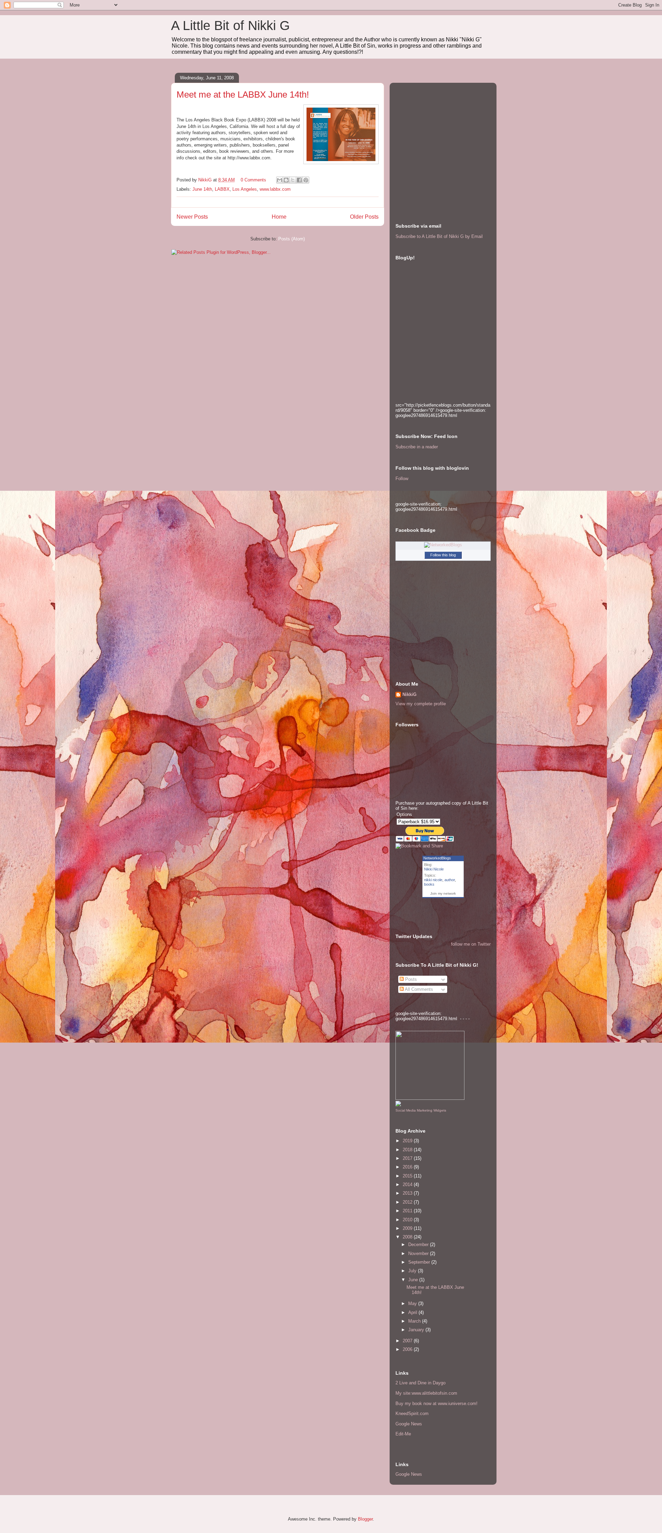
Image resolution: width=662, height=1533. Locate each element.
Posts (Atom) (291, 238)
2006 (408, 1349)
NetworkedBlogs (437, 858)
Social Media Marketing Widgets (420, 1110)
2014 (408, 1184)
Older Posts (364, 217)
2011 (408, 1210)
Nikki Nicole (434, 869)
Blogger (365, 1519)
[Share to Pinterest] (305, 180)
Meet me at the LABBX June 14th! (243, 94)
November (419, 1253)
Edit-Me (403, 1433)
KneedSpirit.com (412, 1413)
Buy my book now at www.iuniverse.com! (436, 1403)
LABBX (222, 189)
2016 (408, 1166)
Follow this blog (443, 555)
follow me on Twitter (471, 944)
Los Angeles (244, 189)
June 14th (202, 189)
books (429, 884)
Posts (410, 979)
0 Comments (253, 179)
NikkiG (409, 694)
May (413, 1303)
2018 (408, 1149)
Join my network (443, 893)
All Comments (418, 989)
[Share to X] (292, 180)
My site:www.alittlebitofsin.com (426, 1393)
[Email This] (279, 180)
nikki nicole (433, 880)
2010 (408, 1219)
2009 (408, 1228)
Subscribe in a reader (416, 446)
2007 (408, 1340)
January (416, 1329)
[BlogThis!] (286, 180)
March (415, 1321)
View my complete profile (420, 703)
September (419, 1262)
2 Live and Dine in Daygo (420, 1382)
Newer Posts (192, 217)
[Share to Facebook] (299, 180)
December (419, 1244)
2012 (408, 1202)
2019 (408, 1140)
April (413, 1312)
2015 (408, 1175)
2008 (408, 1237)
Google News (408, 1423)
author (449, 880)
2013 (408, 1193)
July (413, 1270)
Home (279, 217)
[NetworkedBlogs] (443, 544)
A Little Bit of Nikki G (230, 25)
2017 (408, 1158)
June (413, 1279)
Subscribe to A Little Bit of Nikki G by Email (439, 236)
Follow (401, 478)
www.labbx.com (275, 189)
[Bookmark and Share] (419, 845)
